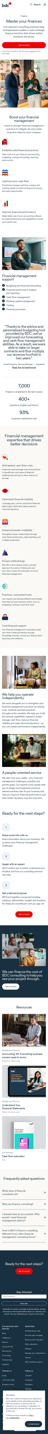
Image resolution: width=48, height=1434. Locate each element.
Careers (28, 1358)
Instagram (29, 1384)
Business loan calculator (34, 1340)
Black (4, 1333)
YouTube (28, 1389)
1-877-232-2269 (8, 1380)
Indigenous (6, 1338)
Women (5, 1342)
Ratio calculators (31, 1344)
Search (37, 4)
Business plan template (34, 1335)
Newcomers (6, 1351)
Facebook (28, 1380)
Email (4, 1376)
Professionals (7, 1360)
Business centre (8, 1384)
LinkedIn (28, 1376)
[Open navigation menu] (45, 4)
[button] (24, 1192)
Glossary (28, 1349)
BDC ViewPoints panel (33, 1362)
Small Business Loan (32, 1331)
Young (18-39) (7, 1347)
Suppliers (5, 1364)
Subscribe (24, 1303)
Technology (6, 1355)
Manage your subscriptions (35, 1353)
